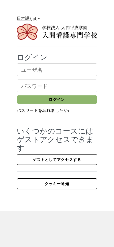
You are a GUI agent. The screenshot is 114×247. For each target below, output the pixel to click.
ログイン (57, 99)
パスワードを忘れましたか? (43, 110)
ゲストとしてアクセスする (57, 159)
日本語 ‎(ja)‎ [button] (27, 18)
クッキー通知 (57, 183)
